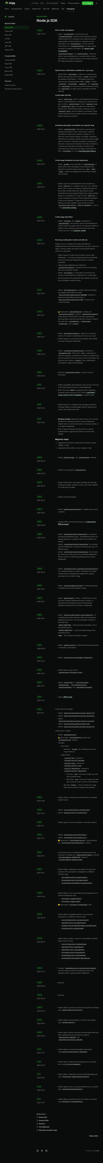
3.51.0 (39, 822)
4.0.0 (39, 419)
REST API (46, 9)
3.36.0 (39, 982)
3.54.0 (39, 810)
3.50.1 (39, 852)
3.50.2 (39, 834)
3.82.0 (39, 598)
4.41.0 (39, 183)
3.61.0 (39, 670)
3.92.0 (39, 509)
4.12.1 (39, 385)
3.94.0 (39, 482)
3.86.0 (39, 568)
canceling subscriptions (87, 151)
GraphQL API (36, 9)
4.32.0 (39, 311)
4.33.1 (39, 290)
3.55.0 (39, 797)
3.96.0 (39, 457)
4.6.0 (39, 404)
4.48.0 (39, 30)
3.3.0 (39, 1086)
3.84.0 (39, 585)
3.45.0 (39, 914)
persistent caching (69, 208)
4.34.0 (39, 240)
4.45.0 (39, 70)
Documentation (16, 9)
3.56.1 (39, 697)
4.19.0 (39, 372)
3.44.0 (39, 938)
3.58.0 (39, 682)
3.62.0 (39, 657)
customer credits (79, 230)
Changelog (70, 9)
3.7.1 (38, 1074)
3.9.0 (39, 1061)
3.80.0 (39, 615)
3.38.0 (39, 968)
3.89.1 (39, 521)
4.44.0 (39, 125)
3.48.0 (39, 893)
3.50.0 (39, 869)
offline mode (67, 697)
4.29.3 (39, 350)
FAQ (63, 9)
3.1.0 (38, 1099)
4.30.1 (39, 333)
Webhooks (55, 9)
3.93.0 (39, 497)
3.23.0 (39, 1032)
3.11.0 (39, 1049)
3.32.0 (39, 1020)
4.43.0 (39, 160)
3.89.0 (39, 534)
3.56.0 (39, 709)
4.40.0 (39, 217)
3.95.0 (39, 470)
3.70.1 (39, 645)
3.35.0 (39, 995)
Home (7, 9)
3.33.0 (39, 1007)
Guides (26, 9)
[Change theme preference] (96, 3)
